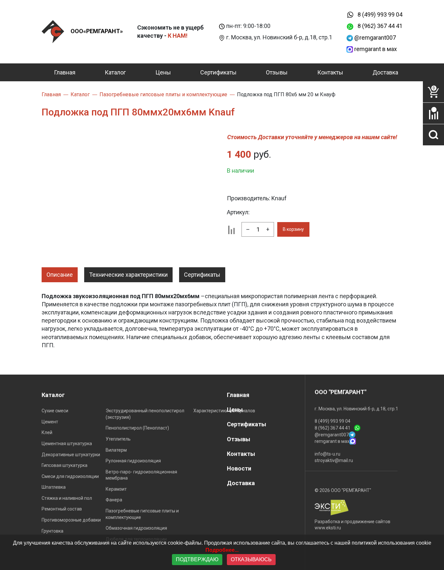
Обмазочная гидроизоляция (136, 528)
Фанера (114, 499)
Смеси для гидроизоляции (70, 476)
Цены (163, 72)
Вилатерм (116, 450)
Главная (64, 72)
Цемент (50, 421)
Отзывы (277, 72)
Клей (47, 432)
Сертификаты (218, 72)
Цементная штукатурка (67, 443)
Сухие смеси (55, 410)
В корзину (293, 229)
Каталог (115, 72)
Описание (59, 274)
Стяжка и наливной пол (67, 498)
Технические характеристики (128, 274)
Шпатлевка (54, 487)
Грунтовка (52, 531)
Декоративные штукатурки (71, 454)
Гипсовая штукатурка (64, 465)
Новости (239, 468)
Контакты (330, 72)
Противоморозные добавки (71, 520)
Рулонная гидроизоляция (133, 460)
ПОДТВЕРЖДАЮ (197, 559)
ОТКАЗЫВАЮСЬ (251, 559)
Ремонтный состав (62, 508)
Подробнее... (222, 550)
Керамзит (116, 489)
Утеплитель (118, 439)
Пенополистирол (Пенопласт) (137, 428)
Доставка (385, 72)
